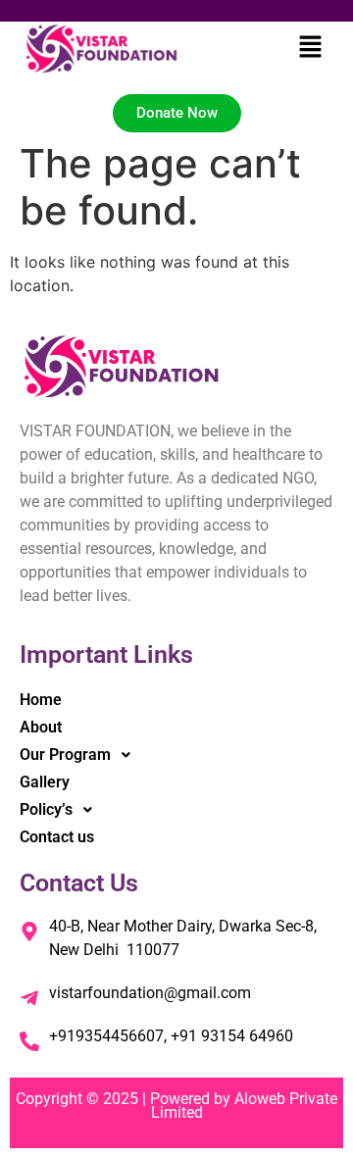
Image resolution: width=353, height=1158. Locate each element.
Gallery (45, 782)
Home (41, 699)
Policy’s (46, 809)
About (41, 727)
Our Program (65, 754)
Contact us (57, 837)
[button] (309, 48)
